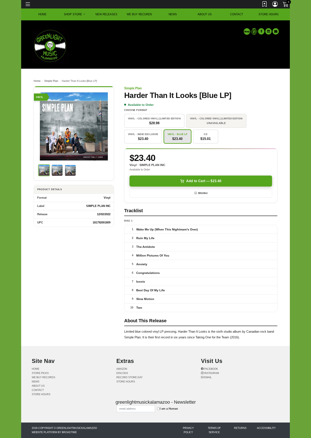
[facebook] (261, 31)
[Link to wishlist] (265, 5)
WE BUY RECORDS (139, 14)
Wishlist (203, 193)
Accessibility (266, 428)
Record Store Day (129, 377)
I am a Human (169, 408)
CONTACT (236, 14)
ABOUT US (205, 14)
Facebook (211, 368)
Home (37, 81)
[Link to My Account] (275, 5)
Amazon (121, 368)
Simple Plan (51, 81)
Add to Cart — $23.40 (203, 181)
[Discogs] (246, 31)
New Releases (106, 14)
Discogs (122, 373)
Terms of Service (214, 430)
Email (208, 377)
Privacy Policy (188, 430)
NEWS (173, 14)
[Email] (275, 31)
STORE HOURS (269, 14)
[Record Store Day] (254, 31)
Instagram (211, 373)
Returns (240, 428)
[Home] (50, 45)
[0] (286, 5)
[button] (74, 14)
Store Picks (40, 373)
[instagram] (268, 31)
